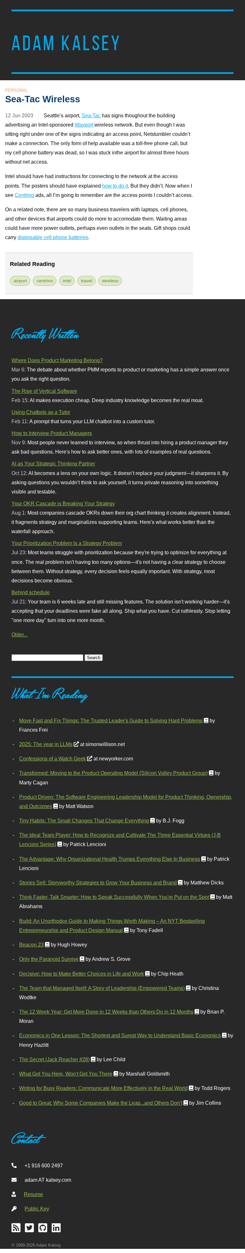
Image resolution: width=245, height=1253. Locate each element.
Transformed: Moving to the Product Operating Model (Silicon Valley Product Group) (113, 773)
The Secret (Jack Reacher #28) (54, 1059)
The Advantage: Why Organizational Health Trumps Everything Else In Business (109, 859)
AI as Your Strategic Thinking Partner (53, 463)
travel (86, 280)
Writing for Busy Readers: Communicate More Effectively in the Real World (103, 1088)
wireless (110, 280)
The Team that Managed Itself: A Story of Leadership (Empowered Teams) (102, 988)
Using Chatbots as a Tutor (40, 412)
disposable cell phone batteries (53, 237)
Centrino (24, 195)
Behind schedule (30, 592)
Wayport (84, 125)
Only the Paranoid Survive (48, 959)
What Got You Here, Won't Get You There (65, 1074)
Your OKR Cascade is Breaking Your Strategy (63, 503)
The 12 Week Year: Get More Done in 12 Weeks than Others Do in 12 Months (106, 1012)
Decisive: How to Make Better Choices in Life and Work (81, 974)
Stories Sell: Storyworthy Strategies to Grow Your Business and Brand (98, 882)
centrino (45, 280)
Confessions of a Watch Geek (52, 758)
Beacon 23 (31, 944)
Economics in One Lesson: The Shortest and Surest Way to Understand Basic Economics (120, 1035)
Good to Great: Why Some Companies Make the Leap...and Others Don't (100, 1103)
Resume (33, 1194)
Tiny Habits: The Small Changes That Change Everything (84, 820)
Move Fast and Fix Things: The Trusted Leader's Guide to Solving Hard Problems (111, 720)
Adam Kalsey (66, 43)
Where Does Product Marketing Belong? (57, 360)
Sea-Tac (91, 115)
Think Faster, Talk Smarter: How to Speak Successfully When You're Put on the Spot (114, 897)
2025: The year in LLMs (45, 744)
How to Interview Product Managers (51, 433)
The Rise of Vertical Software (44, 391)
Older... (19, 634)
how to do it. (115, 186)
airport (20, 280)
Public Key (37, 1208)
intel (67, 280)
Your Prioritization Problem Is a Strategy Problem (66, 543)
